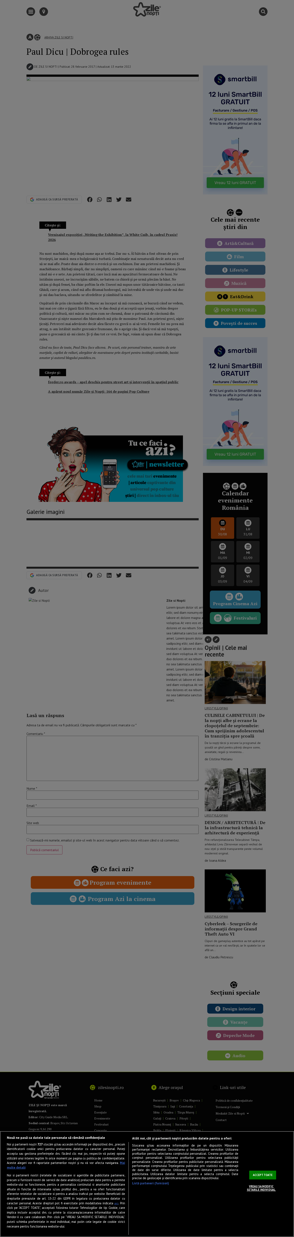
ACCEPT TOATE (263, 1175)
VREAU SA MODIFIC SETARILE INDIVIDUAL (261, 1188)
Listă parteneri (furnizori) (150, 1183)
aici (116, 1203)
